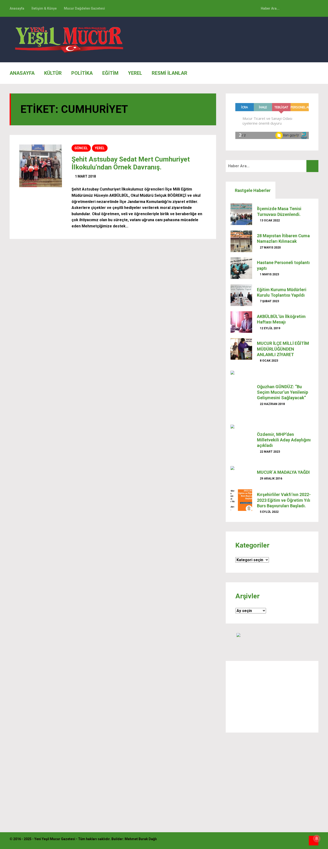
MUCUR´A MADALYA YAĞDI (283, 472)
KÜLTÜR (53, 73)
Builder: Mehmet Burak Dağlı (134, 839)
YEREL (135, 73)
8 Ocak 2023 (268, 360)
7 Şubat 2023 (269, 301)
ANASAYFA (22, 73)
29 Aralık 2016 (270, 478)
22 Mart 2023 (269, 451)
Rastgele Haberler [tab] (252, 190)
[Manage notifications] (317, 838)
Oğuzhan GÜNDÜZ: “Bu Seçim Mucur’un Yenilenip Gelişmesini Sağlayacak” (282, 392)
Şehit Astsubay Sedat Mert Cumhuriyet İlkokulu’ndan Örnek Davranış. (131, 163)
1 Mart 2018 (85, 176)
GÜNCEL (81, 148)
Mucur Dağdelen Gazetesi (84, 8)
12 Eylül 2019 (269, 328)
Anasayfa (17, 8)
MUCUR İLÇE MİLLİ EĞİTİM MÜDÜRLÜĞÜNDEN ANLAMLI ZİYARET (283, 349)
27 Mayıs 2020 (270, 247)
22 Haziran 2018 (272, 404)
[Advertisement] (272, 696)
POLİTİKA (82, 73)
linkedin (313, 8)
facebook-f (303, 8)
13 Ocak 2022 (269, 220)
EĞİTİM (110, 73)
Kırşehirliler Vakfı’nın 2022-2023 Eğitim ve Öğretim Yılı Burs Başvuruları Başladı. (284, 500)
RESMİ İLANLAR (169, 73)
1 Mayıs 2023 (269, 274)
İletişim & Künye (44, 8)
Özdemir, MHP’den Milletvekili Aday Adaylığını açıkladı (284, 440)
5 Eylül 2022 (269, 512)
